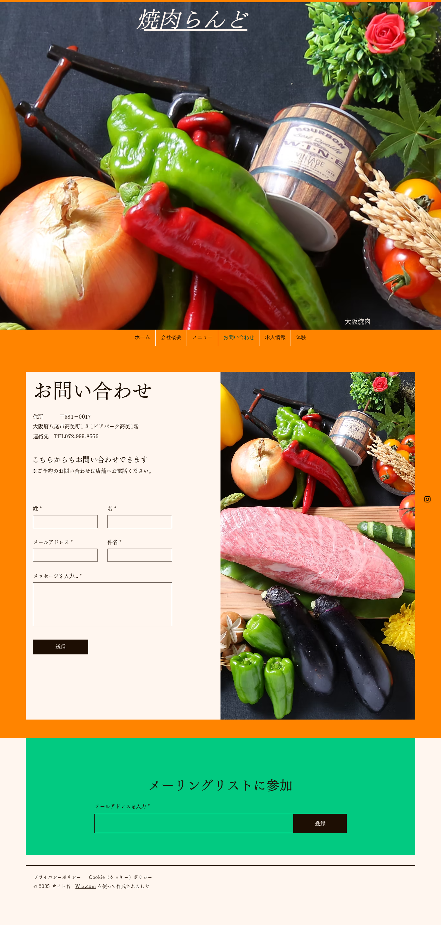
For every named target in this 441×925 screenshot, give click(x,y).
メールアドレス (51, 542)
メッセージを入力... (55, 576)
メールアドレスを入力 (120, 806)
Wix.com (85, 886)
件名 (113, 542)
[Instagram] (427, 499)
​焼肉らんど (191, 19)
